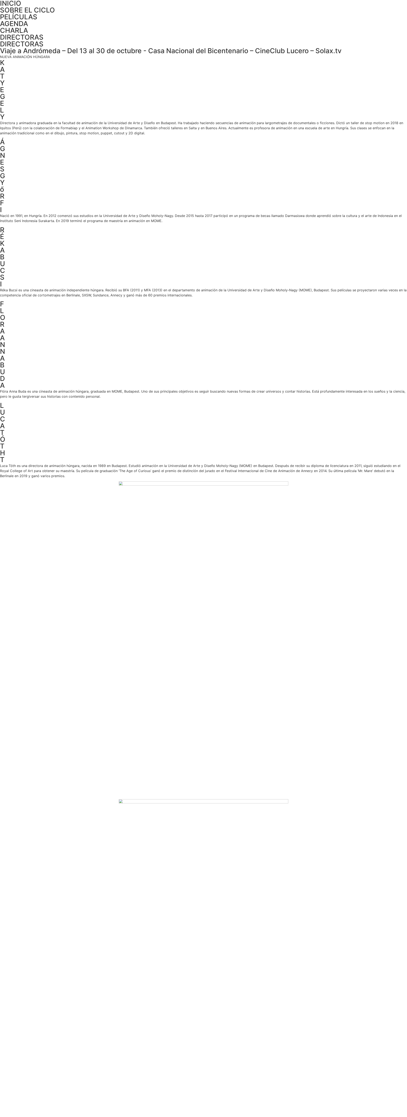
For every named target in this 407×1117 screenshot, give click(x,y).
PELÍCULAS (18, 17)
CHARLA (14, 30)
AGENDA (14, 23)
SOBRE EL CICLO (27, 10)
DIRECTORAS (21, 37)
